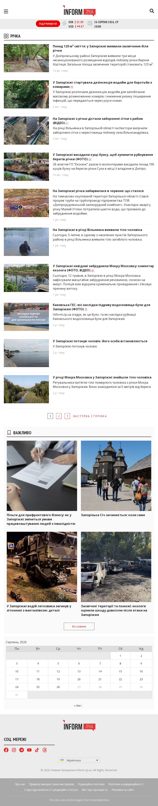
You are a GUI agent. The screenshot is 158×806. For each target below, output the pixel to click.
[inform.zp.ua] (79, 11)
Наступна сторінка (90, 416)
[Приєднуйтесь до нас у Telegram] (21, 750)
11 (38, 671)
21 (100, 679)
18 (38, 679)
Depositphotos (100, 800)
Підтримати (48, 23)
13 (79, 671)
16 (141, 671)
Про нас (20, 784)
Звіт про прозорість (95, 790)
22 (120, 679)
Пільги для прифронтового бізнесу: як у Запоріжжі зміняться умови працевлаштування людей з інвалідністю (41, 519)
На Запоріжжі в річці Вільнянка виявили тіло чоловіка (97, 230)
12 (58, 671)
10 (16, 671)
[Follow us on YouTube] (29, 750)
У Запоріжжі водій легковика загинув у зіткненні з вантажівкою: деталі (39, 608)
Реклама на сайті (123, 790)
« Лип (77, 705)
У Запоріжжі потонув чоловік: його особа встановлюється (100, 341)
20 (79, 679)
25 (38, 687)
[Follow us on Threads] (44, 750)
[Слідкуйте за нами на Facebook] (6, 750)
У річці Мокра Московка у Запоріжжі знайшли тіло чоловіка (102, 377)
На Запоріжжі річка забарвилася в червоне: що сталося (98, 191)
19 (58, 679)
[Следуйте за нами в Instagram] (14, 750)
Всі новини (79, 626)
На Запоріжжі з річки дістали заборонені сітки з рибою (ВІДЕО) (98, 121)
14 (100, 671)
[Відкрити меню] (6, 11)
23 (141, 679)
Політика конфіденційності (125, 784)
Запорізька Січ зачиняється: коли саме (113, 515)
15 (120, 671)
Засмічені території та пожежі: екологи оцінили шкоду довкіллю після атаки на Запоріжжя (114, 610)
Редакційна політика (91, 784)
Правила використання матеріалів (51, 784)
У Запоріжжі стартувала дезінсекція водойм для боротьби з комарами (102, 84)
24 (16, 687)
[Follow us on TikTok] (37, 750)
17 (16, 679)
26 (58, 687)
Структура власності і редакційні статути (51, 790)
